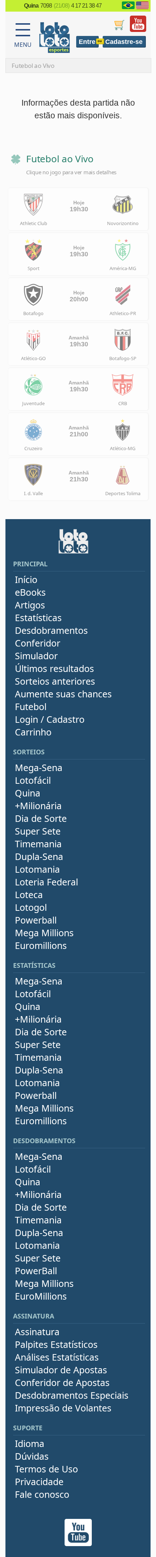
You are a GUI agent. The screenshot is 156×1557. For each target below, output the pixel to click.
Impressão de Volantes (63, 1408)
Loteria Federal (46, 882)
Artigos (30, 605)
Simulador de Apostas (61, 1370)
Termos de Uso (46, 1469)
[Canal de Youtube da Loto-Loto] (138, 30)
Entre (87, 41)
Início (26, 579)
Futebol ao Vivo (33, 65)
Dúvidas (32, 1456)
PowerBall (36, 1270)
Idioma (29, 1443)
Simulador (36, 655)
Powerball (36, 920)
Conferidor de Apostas (62, 1382)
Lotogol (31, 907)
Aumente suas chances (63, 694)
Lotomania (37, 869)
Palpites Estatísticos (56, 1344)
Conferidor (37, 643)
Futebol (30, 706)
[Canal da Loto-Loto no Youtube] (78, 1544)
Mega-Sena (38, 767)
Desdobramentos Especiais (71, 1395)
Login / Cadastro (50, 719)
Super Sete (38, 831)
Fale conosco (42, 1494)
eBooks (30, 592)
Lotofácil (33, 780)
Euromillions (41, 945)
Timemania (38, 843)
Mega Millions (44, 932)
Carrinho (33, 732)
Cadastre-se (124, 41)
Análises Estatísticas (57, 1357)
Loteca (29, 894)
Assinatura (37, 1331)
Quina (27, 793)
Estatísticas (38, 617)
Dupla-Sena (39, 856)
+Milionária (38, 805)
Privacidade (39, 1481)
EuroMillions (41, 1296)
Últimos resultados (54, 668)
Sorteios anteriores (55, 681)
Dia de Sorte (41, 818)
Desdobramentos (51, 630)
